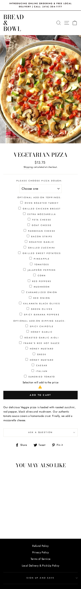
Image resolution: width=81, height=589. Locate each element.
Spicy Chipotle (42, 326)
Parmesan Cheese (42, 231)
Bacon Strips (41, 236)
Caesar (41, 365)
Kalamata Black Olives (41, 303)
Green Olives (41, 309)
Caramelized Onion (41, 292)
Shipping (28, 167)
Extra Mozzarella (42, 214)
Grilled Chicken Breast (42, 208)
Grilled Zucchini (41, 247)
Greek (41, 354)
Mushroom (42, 286)
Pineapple (42, 258)
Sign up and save (40, 577)
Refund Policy (40, 546)
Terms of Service (40, 559)
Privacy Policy (40, 552)
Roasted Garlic (41, 242)
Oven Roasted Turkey (42, 203)
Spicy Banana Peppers (41, 314)
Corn (42, 275)
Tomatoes (41, 264)
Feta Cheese (41, 219)
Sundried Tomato (42, 376)
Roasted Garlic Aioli (42, 337)
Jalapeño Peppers (42, 270)
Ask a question (40, 432)
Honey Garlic (42, 331)
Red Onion (41, 298)
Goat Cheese (42, 225)
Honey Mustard (42, 348)
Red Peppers (42, 281)
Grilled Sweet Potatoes (42, 253)
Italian (41, 371)
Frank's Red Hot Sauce (42, 343)
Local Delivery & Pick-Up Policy (40, 566)
